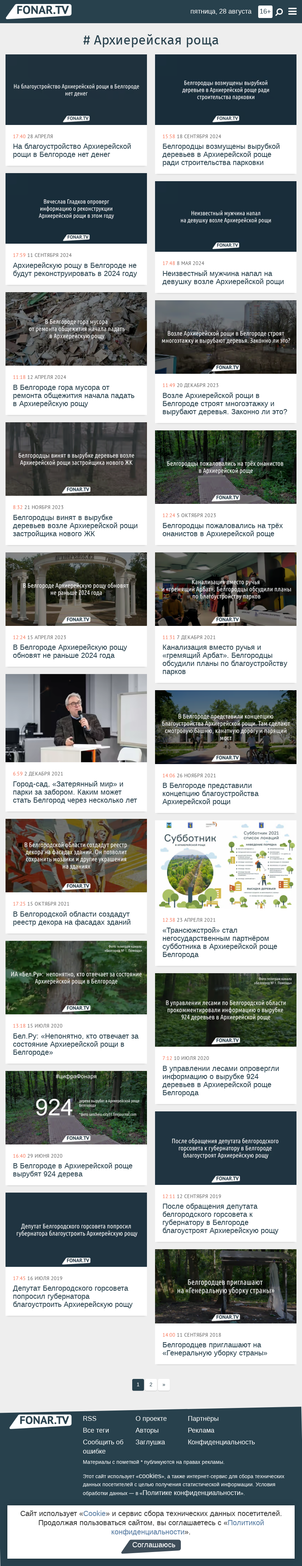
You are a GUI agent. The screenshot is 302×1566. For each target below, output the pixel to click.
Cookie (94, 1513)
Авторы (147, 1430)
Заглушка (150, 1442)
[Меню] (292, 12)
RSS (89, 1418)
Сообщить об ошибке (103, 1447)
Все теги (96, 1430)
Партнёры (203, 1418)
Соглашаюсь (153, 1544)
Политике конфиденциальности (191, 1492)
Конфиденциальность (221, 1442)
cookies (150, 1476)
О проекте (151, 1418)
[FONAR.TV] (39, 11)
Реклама (201, 1430)
